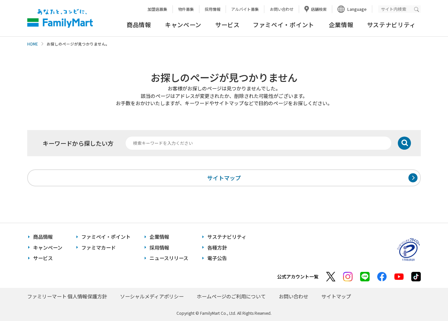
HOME (32, 44)
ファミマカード (98, 247)
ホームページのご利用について (231, 296)
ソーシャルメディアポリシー (152, 296)
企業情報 (341, 24)
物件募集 (186, 9)
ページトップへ (426, 299)
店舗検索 (319, 9)
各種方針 (217, 247)
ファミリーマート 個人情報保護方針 (67, 296)
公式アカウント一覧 (297, 276)
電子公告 (217, 258)
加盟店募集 (157, 9)
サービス (227, 24)
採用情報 (212, 9)
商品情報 (139, 24)
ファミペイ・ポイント (283, 24)
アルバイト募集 (245, 9)
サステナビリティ (391, 24)
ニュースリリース (169, 258)
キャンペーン (183, 24)
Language (357, 9)
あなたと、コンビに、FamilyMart (60, 18)
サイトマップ (224, 178)
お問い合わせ (282, 9)
